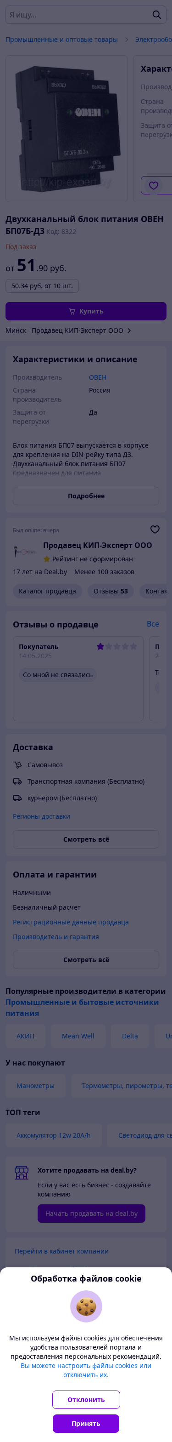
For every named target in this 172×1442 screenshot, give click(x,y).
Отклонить (86, 1399)
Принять (86, 1423)
